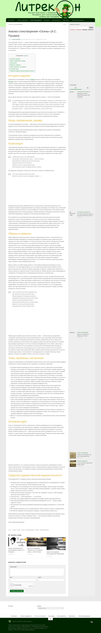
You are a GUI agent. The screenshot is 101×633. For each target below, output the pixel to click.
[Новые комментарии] (87, 88)
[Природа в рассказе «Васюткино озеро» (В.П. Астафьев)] (73, 150)
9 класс (23, 529)
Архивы (39, 606)
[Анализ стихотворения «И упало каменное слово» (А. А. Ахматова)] (17, 541)
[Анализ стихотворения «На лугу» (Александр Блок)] (73, 455)
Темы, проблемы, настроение (17, 67)
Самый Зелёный (16, 39)
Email (39, 577)
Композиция (13, 63)
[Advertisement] (81, 54)
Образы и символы (15, 65)
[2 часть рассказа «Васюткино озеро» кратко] (73, 463)
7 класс (14, 529)
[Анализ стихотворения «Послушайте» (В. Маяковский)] (56, 543)
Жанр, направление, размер (17, 60)
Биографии (47, 20)
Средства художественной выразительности (22, 71)
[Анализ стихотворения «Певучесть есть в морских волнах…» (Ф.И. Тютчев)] (36, 541)
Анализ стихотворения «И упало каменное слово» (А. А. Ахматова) (16, 550)
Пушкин (32, 79)
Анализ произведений (36, 20)
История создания (14, 59)
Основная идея (13, 69)
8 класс (18, 529)
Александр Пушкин (30, 529)
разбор (36, 529)
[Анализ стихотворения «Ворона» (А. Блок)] (73, 391)
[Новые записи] (76, 88)
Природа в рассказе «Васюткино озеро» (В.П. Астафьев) (83, 95)
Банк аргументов (56, 20)
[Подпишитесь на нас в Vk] (91, 622)
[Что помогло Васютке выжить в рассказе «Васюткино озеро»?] (73, 270)
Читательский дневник (77, 20)
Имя (11, 577)
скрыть (26, 55)
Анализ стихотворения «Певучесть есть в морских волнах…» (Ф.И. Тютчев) (34, 550)
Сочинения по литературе (83, 91)
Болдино (10, 81)
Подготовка (66, 20)
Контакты (10, 606)
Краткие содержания (22, 20)
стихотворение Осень (44, 529)
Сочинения (11, 20)
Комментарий (13, 566)
